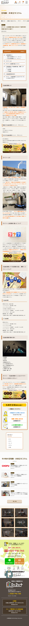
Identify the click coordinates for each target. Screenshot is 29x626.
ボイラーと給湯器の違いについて (12, 63)
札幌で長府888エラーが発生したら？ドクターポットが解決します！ (19, 466)
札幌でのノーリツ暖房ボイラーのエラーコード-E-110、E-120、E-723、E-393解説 (19, 493)
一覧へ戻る (14, 501)
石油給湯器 (9, 69)
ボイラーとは (8, 61)
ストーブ (10, 443)
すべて (9, 439)
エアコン (10, 445)
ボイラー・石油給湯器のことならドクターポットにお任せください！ (15, 77)
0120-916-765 (16, 550)
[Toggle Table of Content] (22, 51)
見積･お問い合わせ (19, 563)
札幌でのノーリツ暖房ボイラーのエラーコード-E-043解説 (19, 484)
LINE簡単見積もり (9, 563)
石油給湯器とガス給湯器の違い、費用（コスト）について (15, 67)
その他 (9, 447)
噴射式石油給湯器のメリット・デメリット (14, 56)
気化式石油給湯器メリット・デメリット (14, 58)
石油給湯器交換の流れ (10, 74)
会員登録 (15, 3)
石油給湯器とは (9, 55)
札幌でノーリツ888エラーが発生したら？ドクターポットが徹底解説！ (19, 475)
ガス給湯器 (9, 71)
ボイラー (3, 24)
